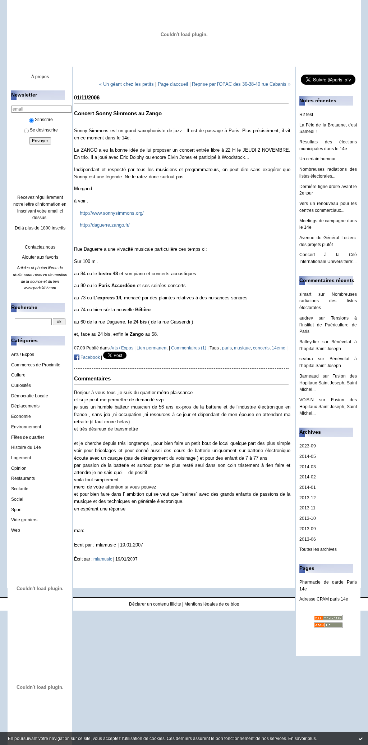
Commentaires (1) (188, 348)
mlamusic (102, 559)
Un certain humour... (319, 158)
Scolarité (19, 488)
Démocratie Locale (29, 395)
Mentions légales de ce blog (211, 604)
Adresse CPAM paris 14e (323, 599)
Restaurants (23, 478)
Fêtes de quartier (27, 437)
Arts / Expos (22, 354)
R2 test (306, 114)
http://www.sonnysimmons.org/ (112, 213)
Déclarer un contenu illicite (155, 604)
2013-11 (307, 507)
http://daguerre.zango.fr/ (105, 225)
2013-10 (307, 518)
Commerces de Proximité (35, 364)
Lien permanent (152, 348)
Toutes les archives (318, 549)
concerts (261, 348)
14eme (278, 348)
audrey (306, 318)
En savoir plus (302, 738)
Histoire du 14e (26, 447)
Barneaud (309, 376)
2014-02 (307, 476)
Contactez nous (40, 247)
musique (242, 348)
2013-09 (307, 528)
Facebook (89, 357)
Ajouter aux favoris (40, 257)
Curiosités (21, 385)
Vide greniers (24, 519)
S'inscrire (44, 119)
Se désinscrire (44, 130)
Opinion (19, 468)
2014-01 (307, 487)
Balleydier (309, 341)
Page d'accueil (173, 84)
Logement (21, 457)
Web (15, 530)
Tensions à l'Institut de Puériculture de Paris (328, 325)
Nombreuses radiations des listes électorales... (328, 301)
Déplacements (25, 406)
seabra (306, 358)
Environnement (26, 426)
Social (17, 499)
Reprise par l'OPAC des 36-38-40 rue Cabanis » (241, 84)
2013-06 (307, 539)
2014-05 (307, 456)
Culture (18, 375)
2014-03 (307, 466)
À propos (40, 76)
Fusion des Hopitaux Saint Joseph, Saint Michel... (328, 383)
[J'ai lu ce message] (361, 738)
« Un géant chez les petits (126, 84)
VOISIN (306, 399)
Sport (16, 509)
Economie (21, 416)
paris (227, 348)
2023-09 (307, 446)
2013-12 (307, 497)
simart (305, 294)
